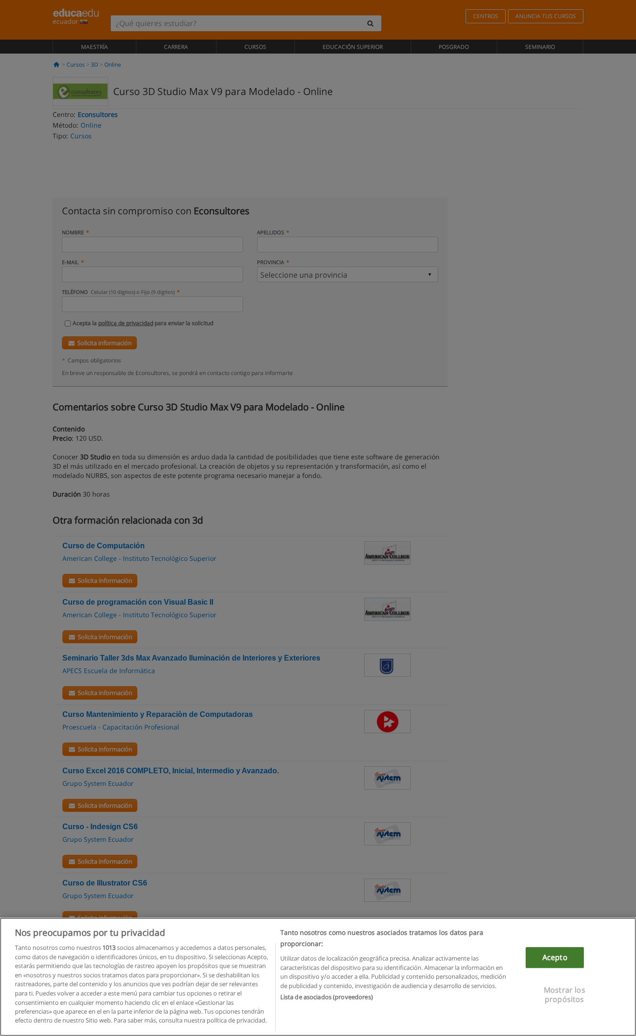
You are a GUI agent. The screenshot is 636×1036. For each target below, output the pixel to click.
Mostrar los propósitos (564, 994)
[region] (318, 977)
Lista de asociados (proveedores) (326, 997)
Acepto (555, 957)
